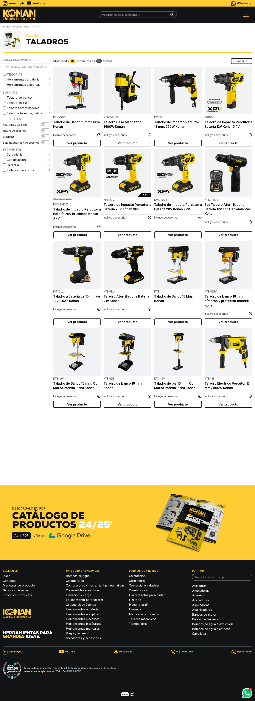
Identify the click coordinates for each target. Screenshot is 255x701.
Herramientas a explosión (84, 614)
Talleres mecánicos (142, 619)
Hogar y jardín (139, 604)
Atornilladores (202, 610)
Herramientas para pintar (147, 595)
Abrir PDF (21, 535)
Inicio (6, 576)
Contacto (9, 581)
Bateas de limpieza (205, 619)
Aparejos (198, 595)
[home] (19, 14)
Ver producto (77, 143)
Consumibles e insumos (82, 590)
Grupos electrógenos (81, 604)
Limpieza (135, 609)
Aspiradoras (200, 605)
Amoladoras (200, 590)
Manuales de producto (19, 585)
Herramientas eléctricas (82, 619)
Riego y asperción (78, 633)
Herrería (135, 600)
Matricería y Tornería (144, 614)
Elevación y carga (78, 595)
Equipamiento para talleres (85, 600)
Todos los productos (17, 595)
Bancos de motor (204, 614)
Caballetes (199, 633)
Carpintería (137, 581)
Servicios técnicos (15, 590)
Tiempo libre (138, 624)
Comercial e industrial (144, 585)
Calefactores (75, 581)
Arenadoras (200, 600)
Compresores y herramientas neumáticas (95, 585)
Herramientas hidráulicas (83, 624)
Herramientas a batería (82, 609)
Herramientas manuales (83, 628)
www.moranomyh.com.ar (39, 671)
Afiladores (199, 586)
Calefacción (137, 576)
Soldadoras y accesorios (83, 638)
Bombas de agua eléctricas (211, 629)
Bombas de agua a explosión (212, 624)
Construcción (138, 590)
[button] (246, 15)
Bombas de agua (78, 576)
